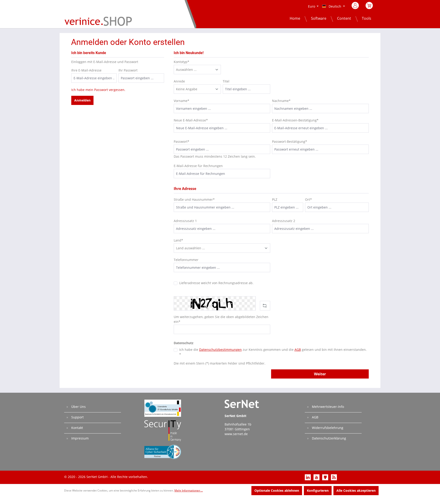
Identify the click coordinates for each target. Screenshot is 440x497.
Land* (178, 240)
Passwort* (181, 141)
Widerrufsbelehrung (327, 428)
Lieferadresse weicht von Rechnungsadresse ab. (216, 283)
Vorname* (181, 101)
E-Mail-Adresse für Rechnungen (198, 166)
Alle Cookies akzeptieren (356, 490)
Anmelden (82, 100)
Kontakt (76, 428)
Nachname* (281, 101)
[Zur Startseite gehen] (98, 21)
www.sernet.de (236, 434)
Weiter (320, 373)
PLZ (274, 199)
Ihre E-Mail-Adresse (86, 70)
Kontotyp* (181, 62)
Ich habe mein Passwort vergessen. (98, 90)
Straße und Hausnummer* (194, 199)
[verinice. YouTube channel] (317, 477)
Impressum (79, 438)
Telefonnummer (186, 260)
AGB (297, 349)
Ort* (308, 199)
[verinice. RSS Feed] (334, 477)
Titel (226, 81)
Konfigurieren (318, 490)
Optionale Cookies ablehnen (276, 490)
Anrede (179, 81)
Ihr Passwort (128, 70)
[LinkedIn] (308, 477)
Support (77, 417)
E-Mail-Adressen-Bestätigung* (295, 120)
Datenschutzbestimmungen (220, 349)
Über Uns (78, 406)
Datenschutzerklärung (328, 438)
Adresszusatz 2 (283, 221)
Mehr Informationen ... (188, 490)
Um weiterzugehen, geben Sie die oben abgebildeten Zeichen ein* (221, 319)
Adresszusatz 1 (185, 221)
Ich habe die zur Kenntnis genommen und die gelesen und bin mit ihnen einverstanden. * (273, 352)
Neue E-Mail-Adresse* (191, 120)
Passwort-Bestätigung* (289, 141)
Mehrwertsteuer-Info (327, 406)
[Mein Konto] (356, 7)
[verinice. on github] (325, 477)
